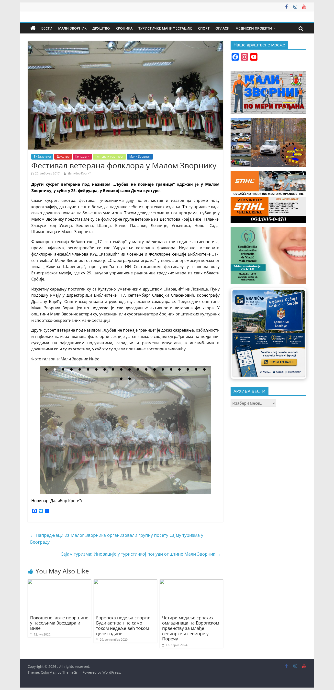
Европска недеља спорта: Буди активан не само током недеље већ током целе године (123, 625)
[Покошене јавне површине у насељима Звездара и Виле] (59, 582)
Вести (46, 28)
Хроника (124, 28)
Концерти (82, 156)
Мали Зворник (72, 28)
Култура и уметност (109, 156)
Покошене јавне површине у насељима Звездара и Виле (59, 623)
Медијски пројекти (253, 28)
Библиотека (42, 156)
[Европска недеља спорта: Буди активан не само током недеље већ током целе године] (125, 582)
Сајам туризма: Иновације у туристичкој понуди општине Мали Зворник (141, 554)
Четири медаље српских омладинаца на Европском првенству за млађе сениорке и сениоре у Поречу (190, 628)
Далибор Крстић (79, 173)
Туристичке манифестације (165, 28)
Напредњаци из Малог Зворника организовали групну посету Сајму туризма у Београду (116, 538)
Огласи (222, 28)
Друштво (101, 28)
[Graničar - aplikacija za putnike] (268, 333)
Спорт (204, 28)
